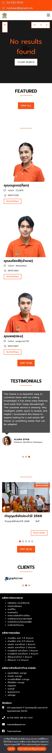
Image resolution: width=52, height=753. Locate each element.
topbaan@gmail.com (19, 8)
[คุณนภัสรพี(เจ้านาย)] (26, 233)
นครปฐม (12, 695)
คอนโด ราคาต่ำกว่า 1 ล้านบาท (21, 644)
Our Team (26, 363)
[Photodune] (38, 579)
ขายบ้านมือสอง (15, 606)
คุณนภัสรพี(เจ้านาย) (18, 260)
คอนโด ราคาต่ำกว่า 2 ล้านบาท (22, 647)
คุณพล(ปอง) (13, 336)
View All (26, 105)
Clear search (25, 62)
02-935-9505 (14, 3)
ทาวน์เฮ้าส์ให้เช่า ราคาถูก (18, 679)
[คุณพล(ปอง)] (26, 308)
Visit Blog (26, 549)
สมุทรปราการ (14, 692)
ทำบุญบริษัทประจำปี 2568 (23, 516)
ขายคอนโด (13, 612)
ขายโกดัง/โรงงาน (16, 625)
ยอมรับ (11, 749)
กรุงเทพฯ (12, 685)
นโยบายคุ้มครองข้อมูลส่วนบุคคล (31, 749)
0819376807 (13, 346)
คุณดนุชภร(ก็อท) (16, 185)
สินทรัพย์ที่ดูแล (12, 201)
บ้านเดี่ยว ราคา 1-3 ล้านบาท (20, 638)
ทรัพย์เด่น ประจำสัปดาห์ (18, 602)
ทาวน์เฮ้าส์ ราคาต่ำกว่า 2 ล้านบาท (23, 653)
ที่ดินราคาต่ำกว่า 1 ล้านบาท (20, 657)
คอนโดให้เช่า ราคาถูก (17, 673)
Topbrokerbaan (14, 731)
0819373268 (13, 195)
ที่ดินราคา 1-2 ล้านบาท (18, 660)
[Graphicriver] (13, 579)
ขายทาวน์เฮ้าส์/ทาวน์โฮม (19, 615)
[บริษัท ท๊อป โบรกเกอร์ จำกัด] (3, 15)
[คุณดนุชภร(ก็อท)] (26, 157)
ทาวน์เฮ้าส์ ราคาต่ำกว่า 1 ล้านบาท (23, 650)
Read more (39, 532)
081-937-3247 (26, 717)
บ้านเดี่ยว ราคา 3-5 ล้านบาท (21, 641)
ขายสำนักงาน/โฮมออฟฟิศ (20, 621)
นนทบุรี (11, 688)
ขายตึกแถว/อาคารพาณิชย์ (20, 618)
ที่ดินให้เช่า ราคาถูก (16, 682)
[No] (48, 744)
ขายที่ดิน (12, 609)
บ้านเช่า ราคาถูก (15, 676)
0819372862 (13, 270)
